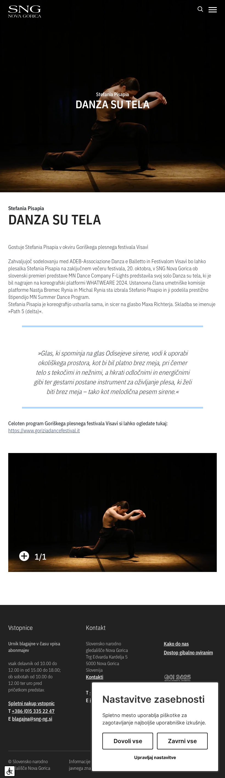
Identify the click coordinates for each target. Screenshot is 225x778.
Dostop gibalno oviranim (188, 652)
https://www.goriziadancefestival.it (44, 430)
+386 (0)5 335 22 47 (33, 710)
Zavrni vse (182, 741)
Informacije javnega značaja (84, 764)
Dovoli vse (128, 741)
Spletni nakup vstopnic (31, 703)
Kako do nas (176, 643)
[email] (32, 718)
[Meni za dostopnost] (9, 771)
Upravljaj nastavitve (155, 757)
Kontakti (94, 676)
